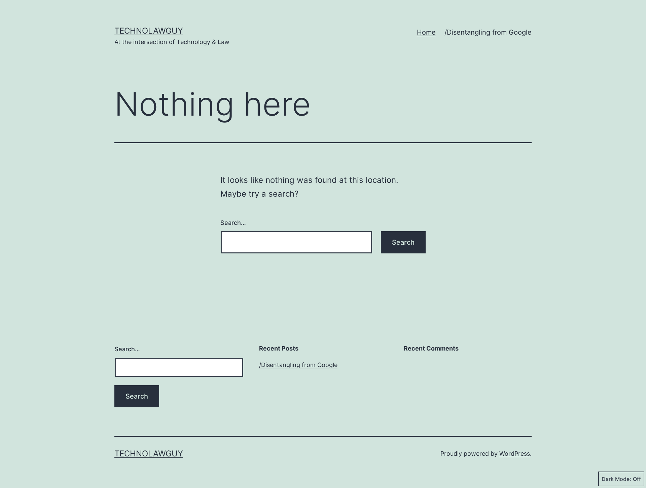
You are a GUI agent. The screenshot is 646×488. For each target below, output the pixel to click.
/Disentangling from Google (488, 32)
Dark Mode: (616, 479)
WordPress (514, 453)
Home (426, 32)
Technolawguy (148, 31)
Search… (233, 222)
